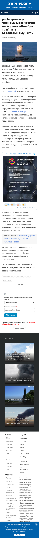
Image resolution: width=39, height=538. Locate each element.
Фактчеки (9, 450)
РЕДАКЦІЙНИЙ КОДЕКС (11, 516)
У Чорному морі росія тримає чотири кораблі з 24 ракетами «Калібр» (19, 239)
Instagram (6, 324)
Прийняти (19, 535)
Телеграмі (11, 91)
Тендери (9, 495)
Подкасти (23, 435)
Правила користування (10, 491)
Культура (9, 463)
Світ (7, 453)
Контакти (9, 481)
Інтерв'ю (23, 441)
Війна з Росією (7, 280)
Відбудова (9, 441)
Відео (22, 447)
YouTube (15, 324)
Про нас (8, 478)
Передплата (10, 484)
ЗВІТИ (8, 513)
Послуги (7, 7)
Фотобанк (15, 7)
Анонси (30, 7)
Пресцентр (22, 7)
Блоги (22, 450)
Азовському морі (19, 112)
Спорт (8, 469)
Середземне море (8, 276)
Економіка (9, 447)
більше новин (19, 328)
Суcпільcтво (10, 460)
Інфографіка (24, 454)
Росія (28, 276)
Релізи (22, 472)
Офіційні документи (24, 468)
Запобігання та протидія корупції (11, 499)
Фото (22, 444)
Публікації (23, 438)
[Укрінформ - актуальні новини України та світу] (19, 4)
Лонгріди (23, 457)
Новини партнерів (23, 460)
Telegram (31, 323)
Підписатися (10, 315)
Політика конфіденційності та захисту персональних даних (11, 506)
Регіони (8, 457)
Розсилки (9, 520)
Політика (9, 444)
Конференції (24, 465)
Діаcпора (9, 466)
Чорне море (20, 276)
